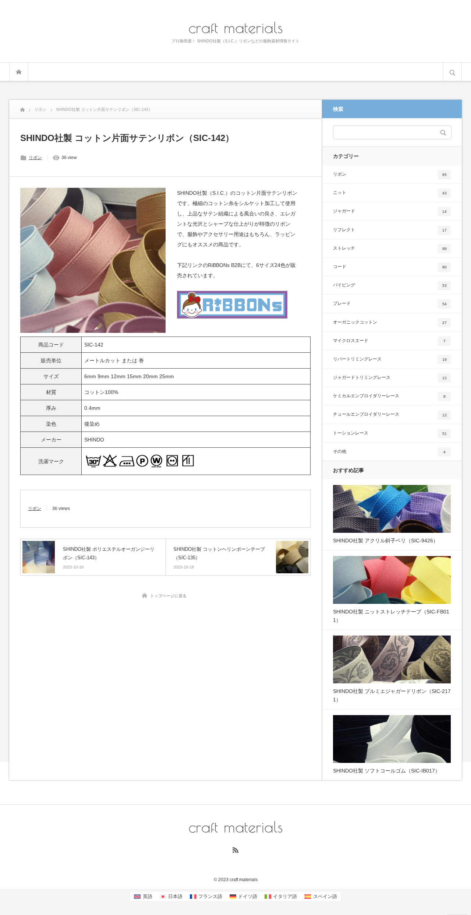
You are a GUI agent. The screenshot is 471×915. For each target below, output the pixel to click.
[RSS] (235, 850)
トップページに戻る (168, 596)
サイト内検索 (452, 72)
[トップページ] (22, 108)
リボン (35, 157)
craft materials (235, 27)
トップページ (19, 72)
